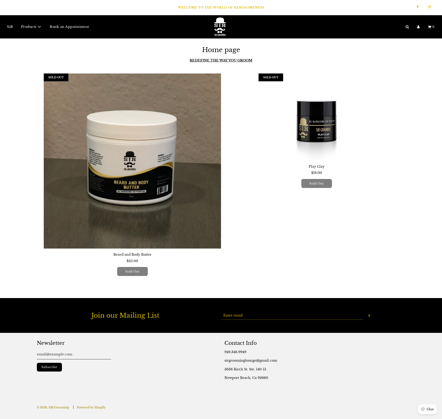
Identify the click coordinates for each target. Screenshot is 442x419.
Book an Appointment (69, 27)
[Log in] (418, 26)
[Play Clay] (316, 117)
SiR (10, 27)
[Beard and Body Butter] (132, 161)
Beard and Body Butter (132, 254)
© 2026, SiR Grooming (53, 407)
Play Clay (317, 166)
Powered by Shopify (91, 407)
